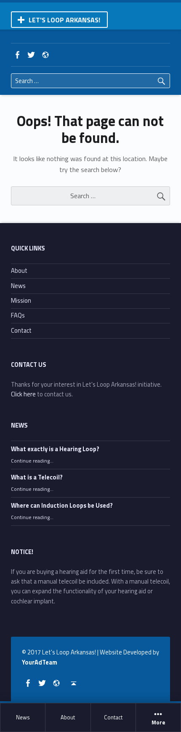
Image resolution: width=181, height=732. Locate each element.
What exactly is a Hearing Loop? (55, 449)
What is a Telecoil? (37, 477)
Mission (21, 300)
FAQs (18, 315)
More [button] (158, 723)
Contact (113, 717)
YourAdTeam (39, 662)
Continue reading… (32, 461)
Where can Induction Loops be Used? (62, 505)
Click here (23, 394)
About (68, 717)
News (23, 717)
